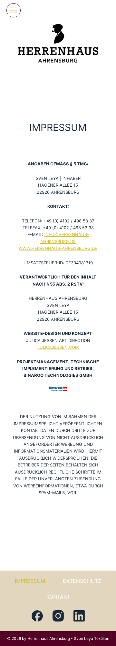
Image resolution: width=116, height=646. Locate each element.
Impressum (30, 581)
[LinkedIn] (79, 616)
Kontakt (58, 596)
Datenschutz (82, 581)
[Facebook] (37, 616)
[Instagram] (58, 616)
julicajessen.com (58, 347)
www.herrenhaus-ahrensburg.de (58, 248)
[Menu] (13, 10)
